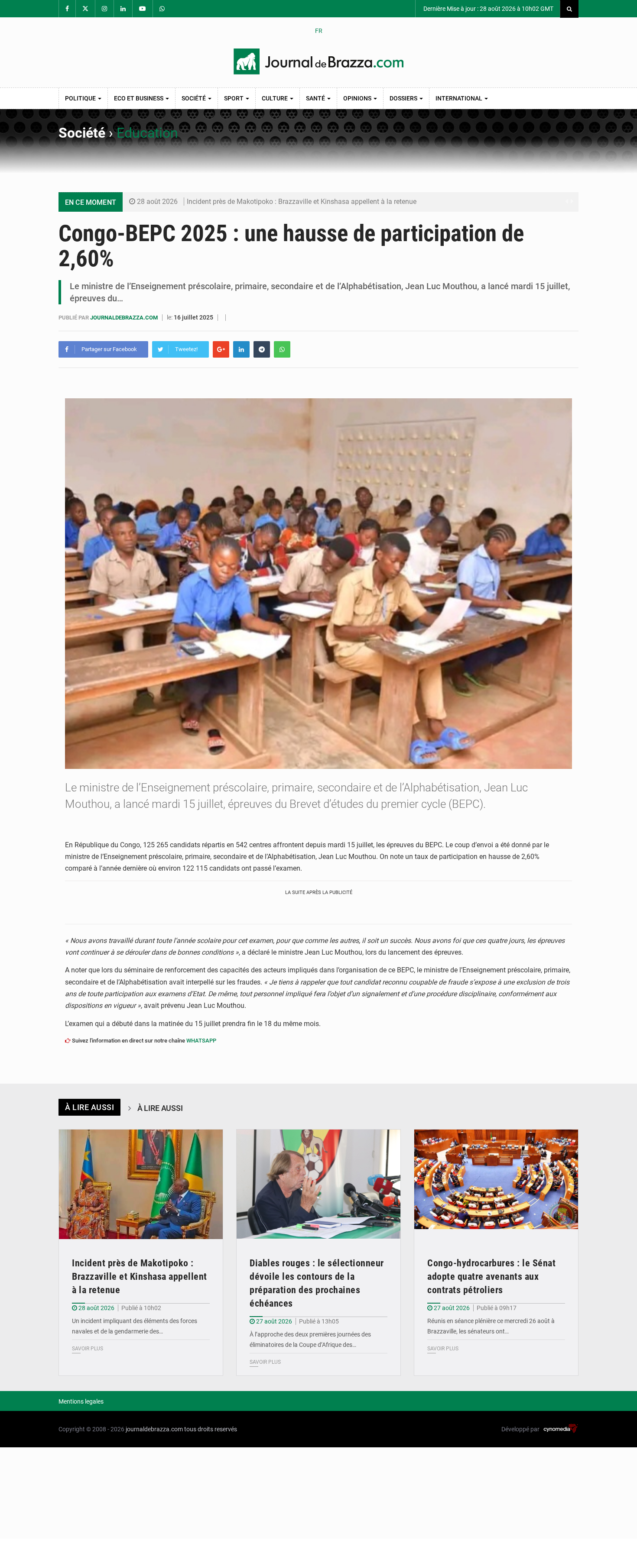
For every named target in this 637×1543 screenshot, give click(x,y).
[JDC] (318, 61)
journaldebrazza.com (124, 317)
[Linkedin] (241, 349)
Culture (275, 98)
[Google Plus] (221, 349)
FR (318, 30)
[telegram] (262, 349)
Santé (316, 98)
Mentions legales (81, 1401)
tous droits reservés (210, 1429)
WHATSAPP (201, 1040)
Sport (234, 98)
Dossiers (404, 98)
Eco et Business (139, 98)
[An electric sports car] (141, 1184)
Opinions (358, 98)
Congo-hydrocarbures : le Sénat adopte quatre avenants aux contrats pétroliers (491, 1276)
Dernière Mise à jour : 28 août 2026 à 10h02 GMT (487, 8)
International (460, 98)
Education (147, 133)
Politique (81, 98)
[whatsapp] (282, 349)
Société (194, 98)
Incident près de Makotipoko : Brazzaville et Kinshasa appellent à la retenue (301, 201)
